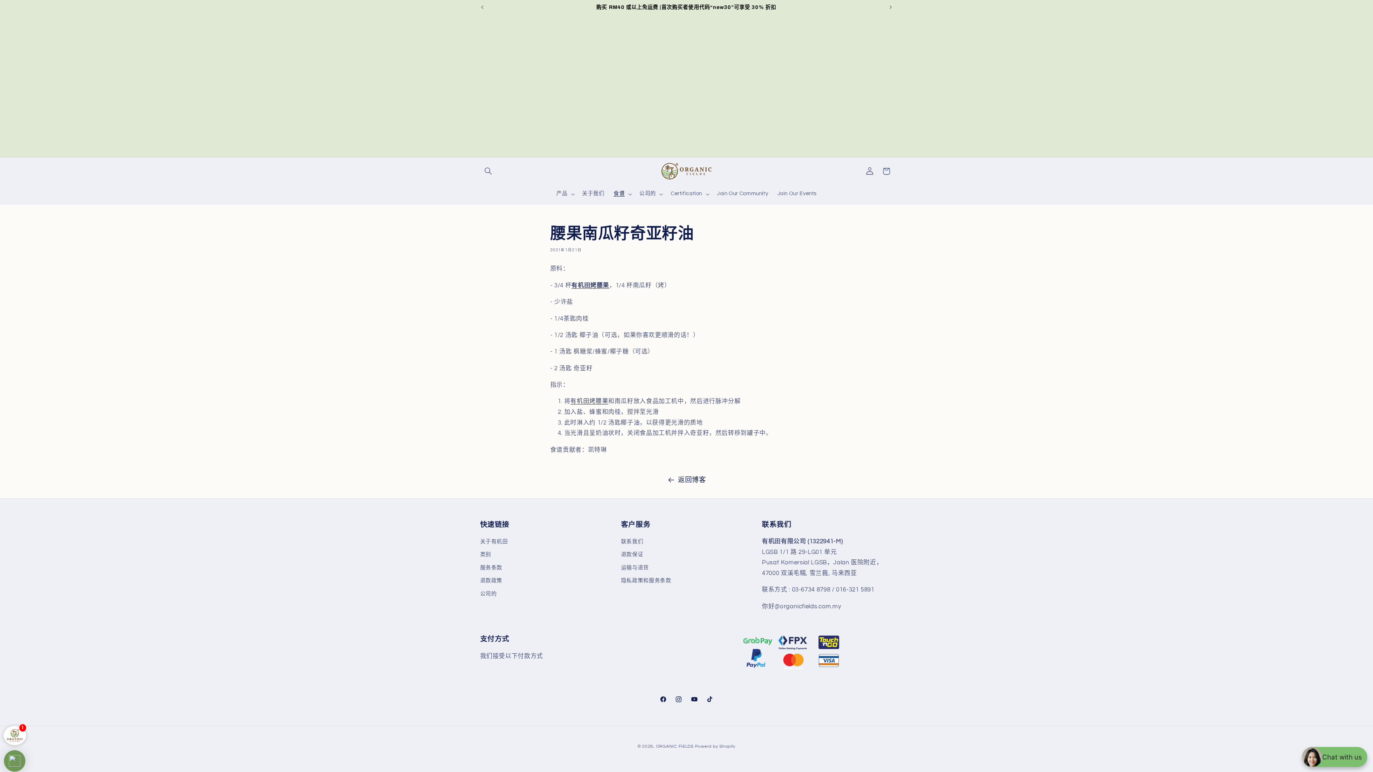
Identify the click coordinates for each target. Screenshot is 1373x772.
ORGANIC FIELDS (675, 746)
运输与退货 (635, 567)
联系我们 (632, 541)
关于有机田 (494, 541)
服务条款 (491, 567)
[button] (488, 171)
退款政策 (491, 580)
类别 (485, 554)
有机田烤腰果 (589, 401)
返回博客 (692, 480)
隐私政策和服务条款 (646, 580)
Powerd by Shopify (715, 746)
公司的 (488, 594)
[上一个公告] (482, 7)
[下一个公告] (891, 7)
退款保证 (632, 554)
